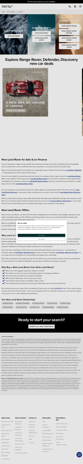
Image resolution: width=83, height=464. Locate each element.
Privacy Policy (48, 229)
